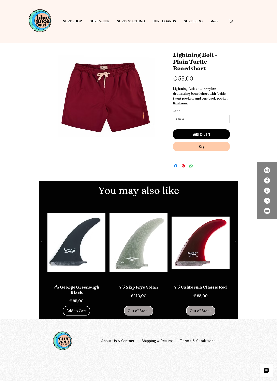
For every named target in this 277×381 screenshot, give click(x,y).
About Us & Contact (117, 341)
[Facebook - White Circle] (267, 180)
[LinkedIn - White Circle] (267, 201)
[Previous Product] (41, 242)
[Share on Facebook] (175, 165)
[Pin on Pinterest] (183, 165)
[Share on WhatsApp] (191, 165)
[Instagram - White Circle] (267, 170)
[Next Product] (235, 242)
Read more (180, 103)
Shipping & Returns (158, 341)
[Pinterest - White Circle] (267, 191)
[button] (231, 21)
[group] (138, 260)
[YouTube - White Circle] (267, 211)
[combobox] (201, 119)
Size (176, 111)
